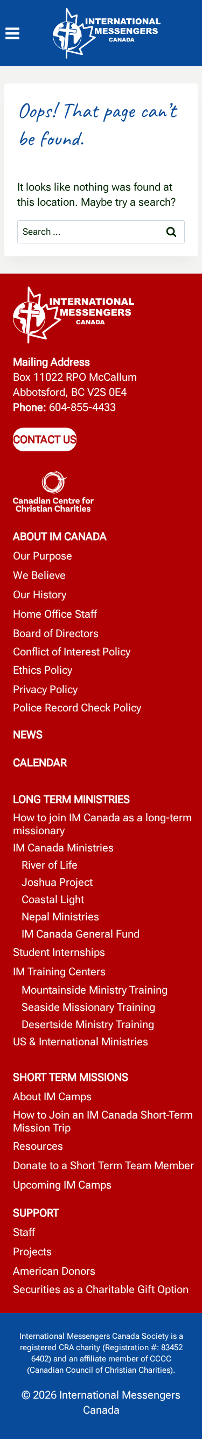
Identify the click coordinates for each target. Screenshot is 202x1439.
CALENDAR (40, 762)
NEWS (28, 734)
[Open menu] (18, 34)
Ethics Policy (42, 669)
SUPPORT (36, 1212)
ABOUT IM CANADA (60, 536)
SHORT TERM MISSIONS (70, 1077)
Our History (39, 594)
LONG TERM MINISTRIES (71, 799)
